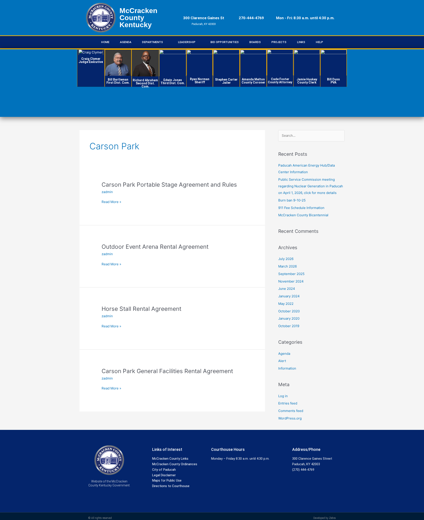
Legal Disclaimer (164, 475)
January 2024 (289, 296)
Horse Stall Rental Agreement (141, 308)
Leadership (186, 42)
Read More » (111, 202)
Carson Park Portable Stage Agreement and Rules (169, 184)
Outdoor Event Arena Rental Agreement (155, 246)
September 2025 (291, 274)
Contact (90, 67)
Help (319, 42)
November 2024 (291, 281)
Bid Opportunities (224, 42)
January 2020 (288, 318)
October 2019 (288, 326)
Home (105, 42)
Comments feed (290, 411)
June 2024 (286, 289)
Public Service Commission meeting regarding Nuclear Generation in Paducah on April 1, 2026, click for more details (310, 186)
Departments (152, 42)
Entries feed (287, 403)
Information (287, 368)
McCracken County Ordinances (174, 464)
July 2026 (285, 259)
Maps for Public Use (167, 480)
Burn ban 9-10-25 (292, 200)
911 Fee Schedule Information (301, 208)
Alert (282, 361)
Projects (278, 42)
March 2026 (287, 266)
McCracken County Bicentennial (303, 215)
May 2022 (285, 304)
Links (301, 42)
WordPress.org (290, 418)
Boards (255, 42)
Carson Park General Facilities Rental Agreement (167, 371)
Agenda (125, 42)
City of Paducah (164, 470)
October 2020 (289, 311)
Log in (283, 396)
